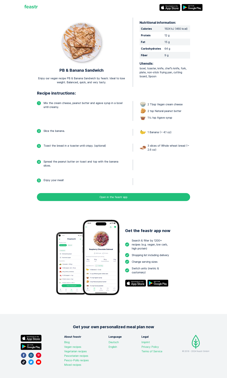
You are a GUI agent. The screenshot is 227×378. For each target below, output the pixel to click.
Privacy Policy (150, 346)
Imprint (145, 342)
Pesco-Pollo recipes (76, 360)
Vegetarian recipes (75, 351)
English (113, 346)
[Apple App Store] (169, 7)
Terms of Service (151, 351)
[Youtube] (38, 362)
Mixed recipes (72, 364)
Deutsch (114, 342)
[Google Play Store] (192, 7)
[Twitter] (31, 362)
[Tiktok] (23, 362)
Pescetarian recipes (76, 355)
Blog (67, 342)
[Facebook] (23, 355)
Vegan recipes (72, 346)
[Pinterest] (38, 355)
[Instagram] (31, 355)
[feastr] (31, 7)
